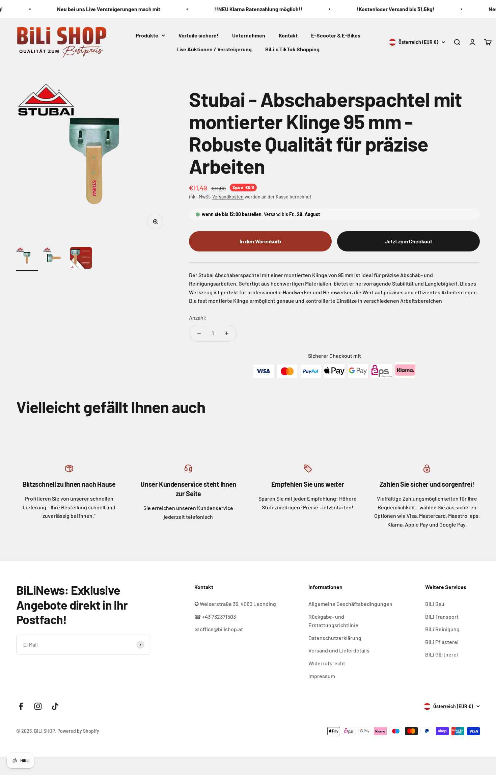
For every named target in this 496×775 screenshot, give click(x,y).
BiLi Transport (442, 616)
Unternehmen (248, 35)
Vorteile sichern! (198, 35)
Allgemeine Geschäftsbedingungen (350, 603)
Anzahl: (198, 317)
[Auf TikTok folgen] (55, 706)
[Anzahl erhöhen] (227, 333)
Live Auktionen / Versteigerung (214, 49)
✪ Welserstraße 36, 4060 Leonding (235, 603)
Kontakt (288, 35)
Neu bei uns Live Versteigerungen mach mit (85, 9)
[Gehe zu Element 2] (54, 259)
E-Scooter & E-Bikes (335, 35)
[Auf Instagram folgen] (38, 706)
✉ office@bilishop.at (218, 629)
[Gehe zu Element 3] (81, 259)
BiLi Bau (434, 603)
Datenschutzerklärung (334, 638)
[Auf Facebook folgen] (20, 706)
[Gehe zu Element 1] (27, 259)
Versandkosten (228, 196)
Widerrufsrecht (326, 663)
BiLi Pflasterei (442, 642)
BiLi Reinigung (442, 629)
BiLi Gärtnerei (441, 654)
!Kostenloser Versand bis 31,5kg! (372, 9)
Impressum (321, 676)
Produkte (147, 35)
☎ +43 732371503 (215, 616)
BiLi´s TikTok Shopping (292, 49)
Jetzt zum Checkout (408, 241)
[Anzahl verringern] (199, 333)
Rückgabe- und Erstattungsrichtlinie (333, 621)
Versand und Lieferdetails (338, 650)
